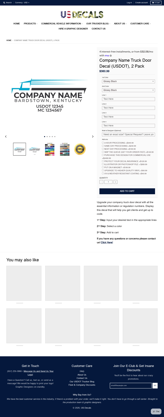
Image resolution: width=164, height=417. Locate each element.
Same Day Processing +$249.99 (120, 146)
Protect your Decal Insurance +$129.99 (125, 161)
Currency (19, 3)
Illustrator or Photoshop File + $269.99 (125, 164)
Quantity (103, 178)
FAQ (82, 371)
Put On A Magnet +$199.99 (117, 167)
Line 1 (104, 95)
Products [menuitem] (30, 24)
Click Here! (107, 242)
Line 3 (104, 113)
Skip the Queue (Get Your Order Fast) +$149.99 (128, 152)
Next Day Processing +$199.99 (120, 149)
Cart (157, 3)
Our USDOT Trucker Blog (82, 382)
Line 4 (104, 122)
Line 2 (104, 104)
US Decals (86, 408)
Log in (129, 3)
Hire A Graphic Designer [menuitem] (73, 29)
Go (155, 385)
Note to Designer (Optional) (111, 130)
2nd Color (105, 86)
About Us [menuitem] (119, 24)
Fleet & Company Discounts (82, 385)
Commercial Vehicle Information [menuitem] (61, 24)
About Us (82, 375)
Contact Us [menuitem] (98, 29)
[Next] (93, 136)
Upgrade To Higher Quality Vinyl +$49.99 (125, 171)
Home (8, 40)
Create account (141, 3)
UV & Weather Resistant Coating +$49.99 (125, 174)
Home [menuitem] (16, 24)
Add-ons (105, 139)
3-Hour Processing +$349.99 (119, 143)
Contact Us (82, 378)
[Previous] (6, 136)
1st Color (105, 77)
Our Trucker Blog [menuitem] (97, 24)
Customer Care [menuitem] (139, 24)
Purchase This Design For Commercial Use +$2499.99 (126, 156)
